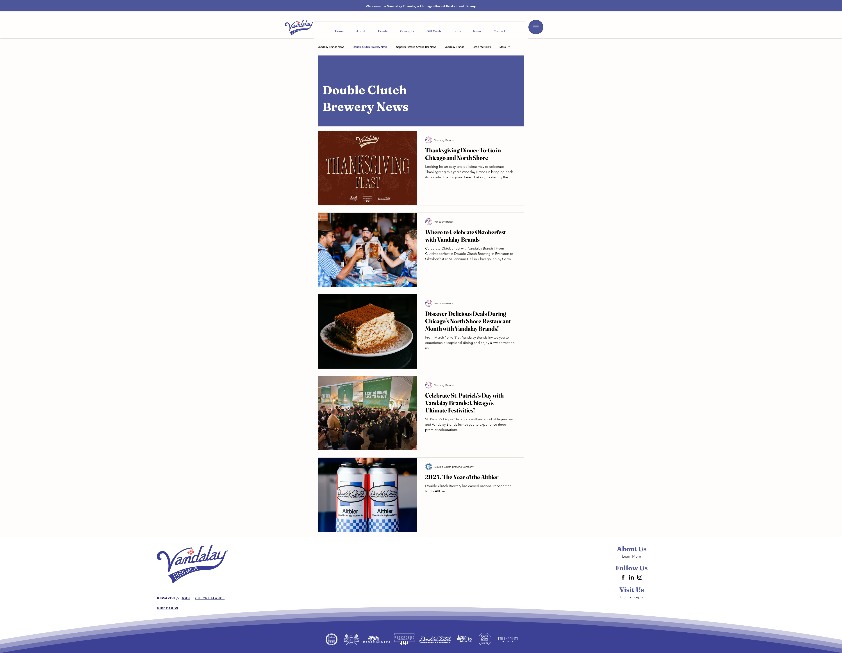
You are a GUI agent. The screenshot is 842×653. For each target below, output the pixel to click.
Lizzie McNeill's (482, 46)
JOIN (186, 598)
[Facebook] (623, 577)
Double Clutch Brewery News (370, 46)
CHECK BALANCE (210, 598)
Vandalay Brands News (331, 46)
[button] (536, 27)
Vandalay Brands (454, 46)
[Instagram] (639, 577)
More (502, 46)
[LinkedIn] (631, 577)
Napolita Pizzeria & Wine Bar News (416, 46)
